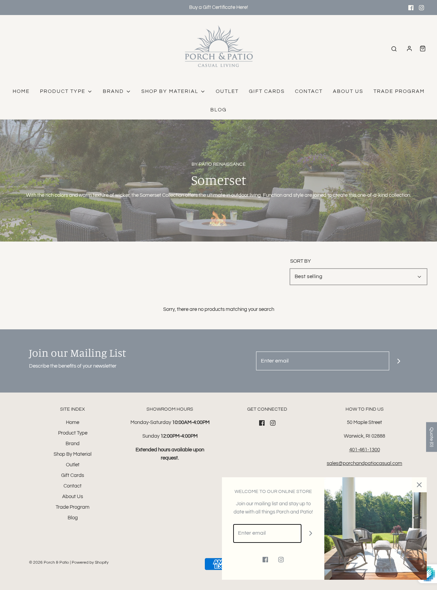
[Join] (398, 361)
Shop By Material (72, 454)
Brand (73, 443)
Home (21, 91)
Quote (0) (431, 437)
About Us (348, 91)
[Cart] (423, 48)
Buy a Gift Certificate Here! (218, 7)
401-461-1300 (364, 449)
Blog (218, 109)
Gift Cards (267, 91)
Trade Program (399, 91)
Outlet (227, 91)
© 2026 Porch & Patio (49, 562)
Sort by (300, 261)
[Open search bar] (394, 48)
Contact (309, 91)
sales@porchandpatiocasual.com (364, 463)
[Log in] (409, 48)
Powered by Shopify (90, 562)
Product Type (72, 433)
